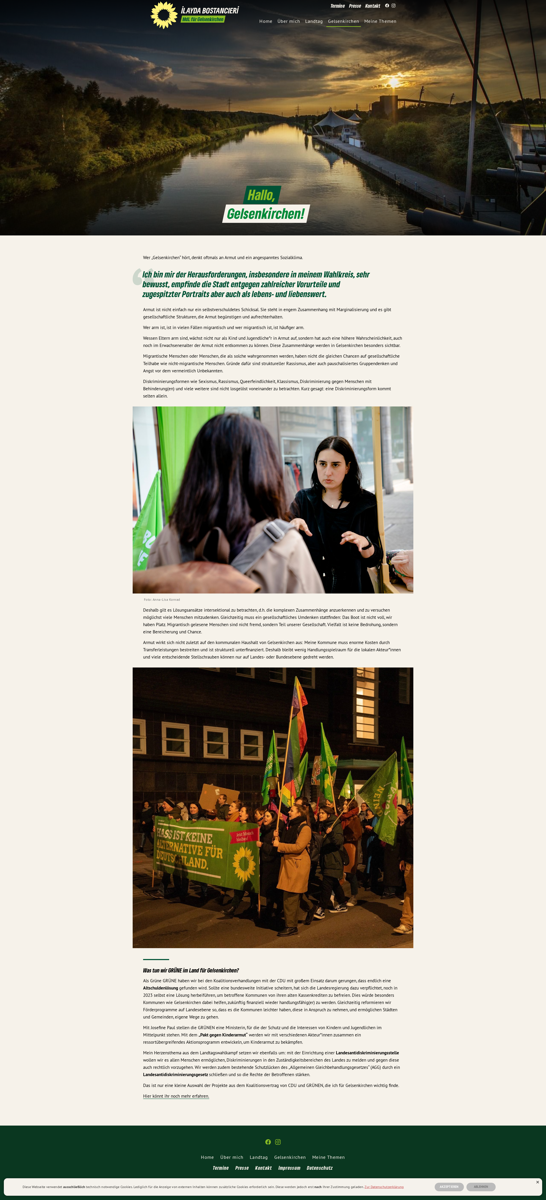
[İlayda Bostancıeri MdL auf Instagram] (393, 6)
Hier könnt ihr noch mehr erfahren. (176, 1096)
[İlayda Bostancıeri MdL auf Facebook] (387, 6)
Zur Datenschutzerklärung (384, 1187)
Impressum (290, 1168)
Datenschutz (320, 1168)
